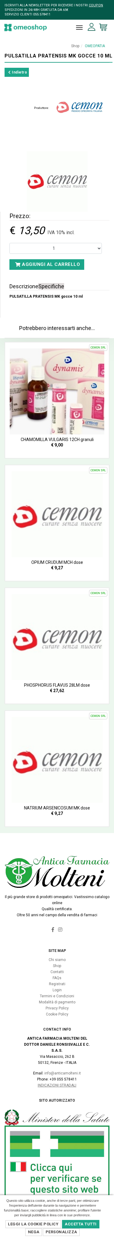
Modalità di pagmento (57, 1002)
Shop (75, 46)
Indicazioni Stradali (57, 1085)
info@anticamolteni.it (62, 1073)
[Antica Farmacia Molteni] (25, 27)
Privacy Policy (57, 1008)
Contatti (57, 972)
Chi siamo (57, 960)
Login (57, 990)
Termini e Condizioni (57, 996)
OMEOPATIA (95, 46)
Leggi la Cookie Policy (33, 1224)
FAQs (57, 978)
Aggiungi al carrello (50, 264)
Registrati (57, 984)
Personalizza (61, 1232)
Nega (34, 1232)
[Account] (91, 27)
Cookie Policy (57, 1014)
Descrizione (23, 286)
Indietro (19, 72)
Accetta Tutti (81, 1224)
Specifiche (51, 286)
